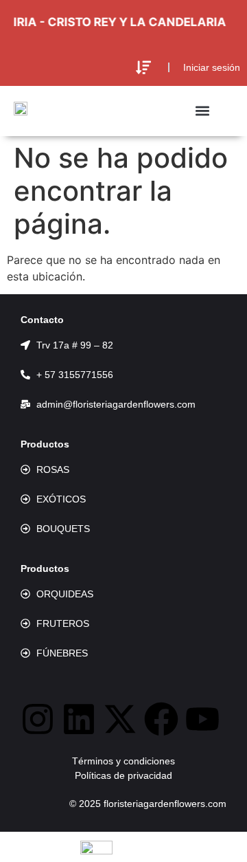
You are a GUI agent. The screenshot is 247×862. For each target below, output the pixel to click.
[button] (143, 67)
